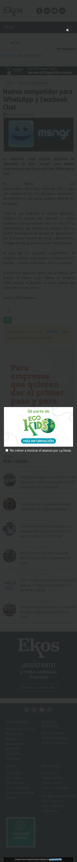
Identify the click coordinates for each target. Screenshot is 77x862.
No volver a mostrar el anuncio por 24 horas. (41, 450)
